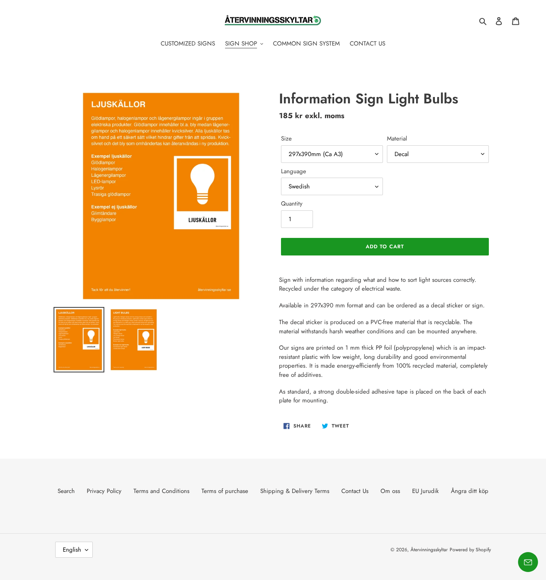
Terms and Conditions (161, 491)
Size (286, 138)
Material (397, 138)
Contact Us (355, 491)
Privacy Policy (104, 491)
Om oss (390, 491)
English (72, 549)
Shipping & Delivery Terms (294, 491)
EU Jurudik (425, 491)
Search (66, 491)
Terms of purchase (224, 491)
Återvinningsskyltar (429, 549)
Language (293, 171)
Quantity (292, 203)
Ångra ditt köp (469, 491)
